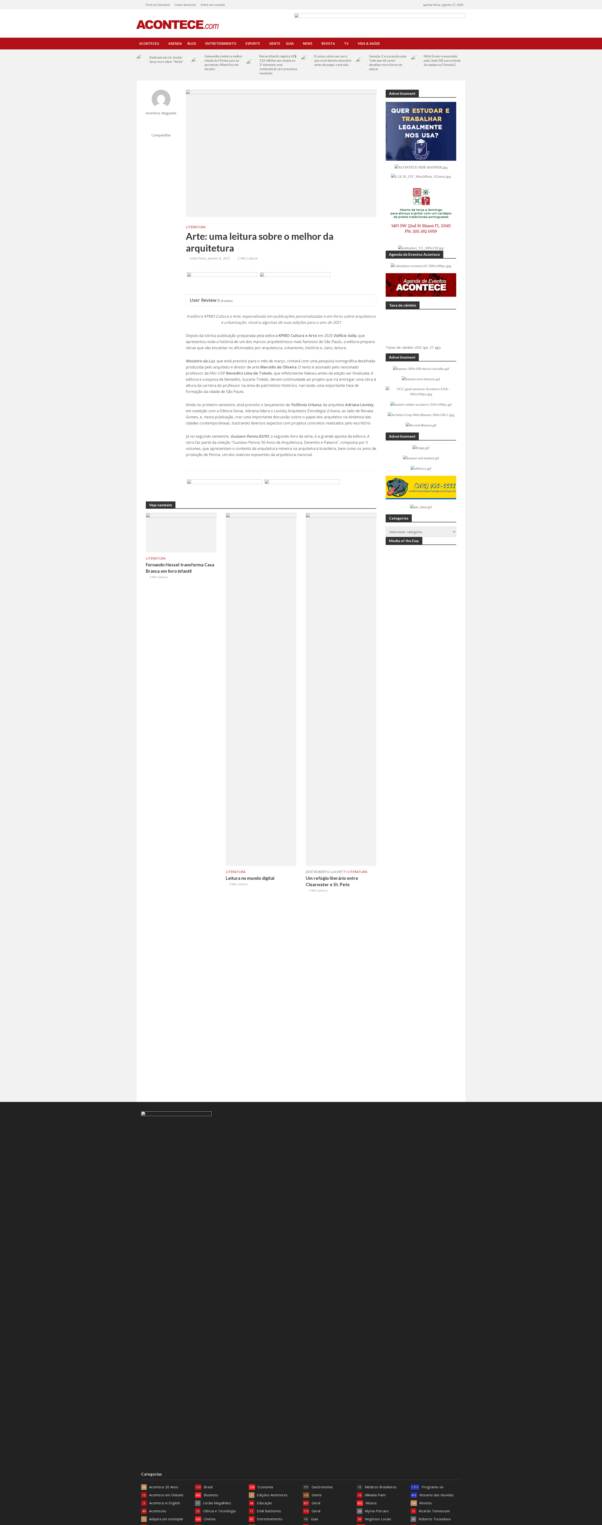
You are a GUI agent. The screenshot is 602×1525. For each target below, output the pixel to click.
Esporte (253, 43)
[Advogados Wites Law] (302, 490)
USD (417, 347)
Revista (328, 43)
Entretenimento (220, 43)
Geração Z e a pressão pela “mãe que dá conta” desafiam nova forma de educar (387, 62)
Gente (274, 43)
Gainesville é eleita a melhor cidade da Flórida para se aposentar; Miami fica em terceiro (223, 62)
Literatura (196, 227)
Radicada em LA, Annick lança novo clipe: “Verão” (166, 60)
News (307, 43)
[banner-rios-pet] (224, 490)
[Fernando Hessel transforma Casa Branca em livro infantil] (181, 532)
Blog (191, 43)
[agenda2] (295, 283)
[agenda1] (222, 283)
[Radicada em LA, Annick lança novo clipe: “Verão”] (141, 59)
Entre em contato (213, 5)
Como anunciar (185, 5)
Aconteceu (149, 43)
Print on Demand (158, 5)
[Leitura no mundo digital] (261, 689)
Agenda (175, 43)
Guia (290, 43)
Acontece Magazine (161, 113)
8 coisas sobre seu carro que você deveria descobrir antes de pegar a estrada (333, 60)
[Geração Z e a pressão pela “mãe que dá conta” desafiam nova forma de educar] (361, 62)
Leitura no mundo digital (250, 878)
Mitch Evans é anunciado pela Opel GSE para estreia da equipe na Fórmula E (442, 60)
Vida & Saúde (369, 43)
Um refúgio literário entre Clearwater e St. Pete (332, 881)
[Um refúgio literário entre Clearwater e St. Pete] (341, 689)
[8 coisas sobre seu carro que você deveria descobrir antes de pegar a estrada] (306, 60)
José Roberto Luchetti (326, 871)
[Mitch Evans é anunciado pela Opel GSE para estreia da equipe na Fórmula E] (416, 60)
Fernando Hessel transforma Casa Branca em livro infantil (180, 568)
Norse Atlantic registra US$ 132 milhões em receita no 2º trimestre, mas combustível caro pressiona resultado (278, 64)
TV (346, 43)
